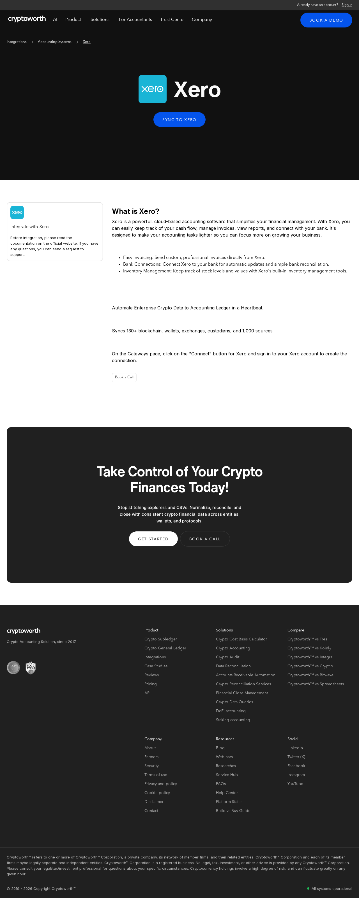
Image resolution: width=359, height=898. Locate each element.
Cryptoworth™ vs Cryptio (310, 666)
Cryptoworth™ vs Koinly (309, 648)
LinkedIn (295, 748)
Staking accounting (233, 720)
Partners (151, 757)
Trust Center (172, 20)
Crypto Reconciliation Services (243, 684)
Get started (153, 539)
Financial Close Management (242, 693)
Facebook (296, 766)
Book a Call (124, 377)
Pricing (150, 684)
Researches (226, 766)
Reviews (151, 675)
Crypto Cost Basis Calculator (241, 639)
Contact (151, 811)
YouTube (295, 784)
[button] (73, 20)
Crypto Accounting (233, 648)
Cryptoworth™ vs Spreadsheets (315, 684)
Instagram (296, 775)
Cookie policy (157, 793)
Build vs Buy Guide (233, 811)
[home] (27, 20)
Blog (220, 748)
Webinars (224, 757)
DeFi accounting (231, 711)
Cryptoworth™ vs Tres (307, 639)
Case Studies (155, 666)
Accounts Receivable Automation (245, 675)
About (150, 748)
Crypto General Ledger (165, 648)
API (147, 693)
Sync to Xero (179, 120)
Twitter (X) (296, 757)
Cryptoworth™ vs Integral (310, 657)
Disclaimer (154, 802)
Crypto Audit (227, 657)
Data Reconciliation (233, 666)
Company (202, 20)
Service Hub (227, 775)
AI (55, 20)
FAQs (221, 784)
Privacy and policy (160, 784)
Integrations (17, 42)
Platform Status (229, 802)
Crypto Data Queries (234, 702)
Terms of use (155, 775)
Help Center (227, 793)
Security (151, 766)
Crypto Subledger (160, 639)
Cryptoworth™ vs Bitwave (310, 675)
